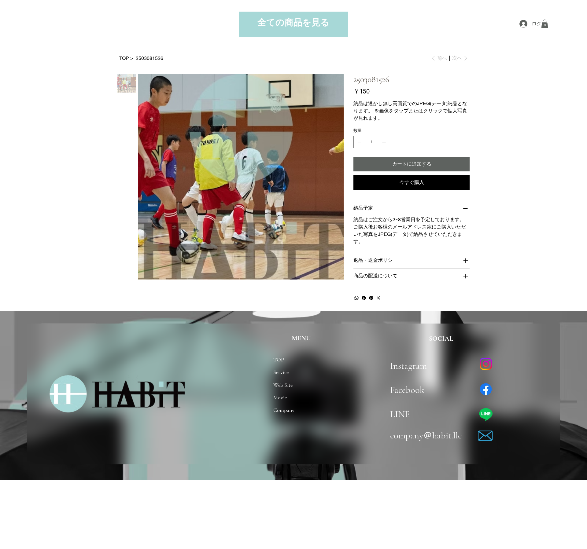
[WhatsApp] (356, 298)
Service (281, 372)
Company (283, 410)
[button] (544, 24)
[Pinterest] (371, 298)
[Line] (486, 414)
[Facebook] (364, 298)
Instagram (411, 365)
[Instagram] (486, 364)
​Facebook (407, 390)
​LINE (400, 414)
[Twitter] (378, 298)
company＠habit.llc (426, 435)
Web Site (283, 385)
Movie (280, 397)
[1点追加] (384, 142)
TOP (278, 359)
